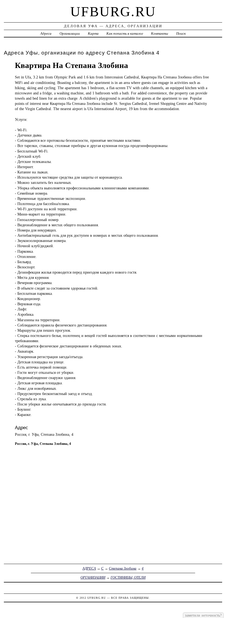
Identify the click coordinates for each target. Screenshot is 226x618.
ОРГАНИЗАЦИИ (92, 577)
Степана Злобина (122, 568)
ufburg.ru (113, 11)
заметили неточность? (203, 615)
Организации (70, 33)
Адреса (46, 33)
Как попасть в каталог (124, 33)
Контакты (159, 33)
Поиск (181, 33)
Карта (93, 33)
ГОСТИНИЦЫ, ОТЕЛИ (128, 577)
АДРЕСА (89, 568)
